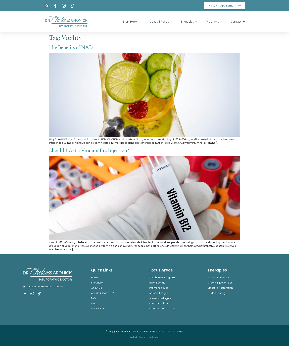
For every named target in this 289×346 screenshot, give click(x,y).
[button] (46, 5)
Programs (212, 21)
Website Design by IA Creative (144, 337)
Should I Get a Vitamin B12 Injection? (89, 150)
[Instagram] (32, 294)
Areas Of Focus (159, 21)
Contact (236, 21)
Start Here (130, 21)
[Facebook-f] (25, 294)
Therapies (187, 21)
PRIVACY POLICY (132, 331)
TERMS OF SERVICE (150, 331)
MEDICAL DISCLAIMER (172, 331)
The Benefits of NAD (71, 47)
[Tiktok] (39, 294)
